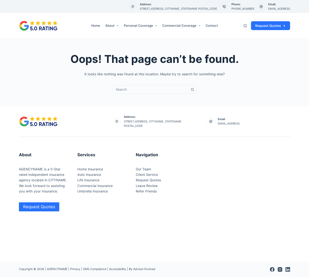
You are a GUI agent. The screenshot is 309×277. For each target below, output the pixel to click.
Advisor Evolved (144, 269)
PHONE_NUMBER (242, 8)
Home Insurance (90, 169)
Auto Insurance (89, 174)
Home (95, 26)
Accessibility (117, 269)
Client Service (147, 174)
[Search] (245, 25)
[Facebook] (272, 269)
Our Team (143, 169)
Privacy (75, 269)
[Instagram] (280, 269)
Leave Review (147, 186)
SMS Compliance (94, 269)
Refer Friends (146, 191)
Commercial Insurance (95, 186)
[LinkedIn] (287, 269)
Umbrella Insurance (92, 191)
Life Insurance (88, 180)
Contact (212, 26)
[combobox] (150, 89)
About (110, 26)
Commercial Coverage (179, 26)
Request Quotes (268, 26)
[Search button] (192, 89)
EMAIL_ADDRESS (279, 8)
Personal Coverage (138, 26)
